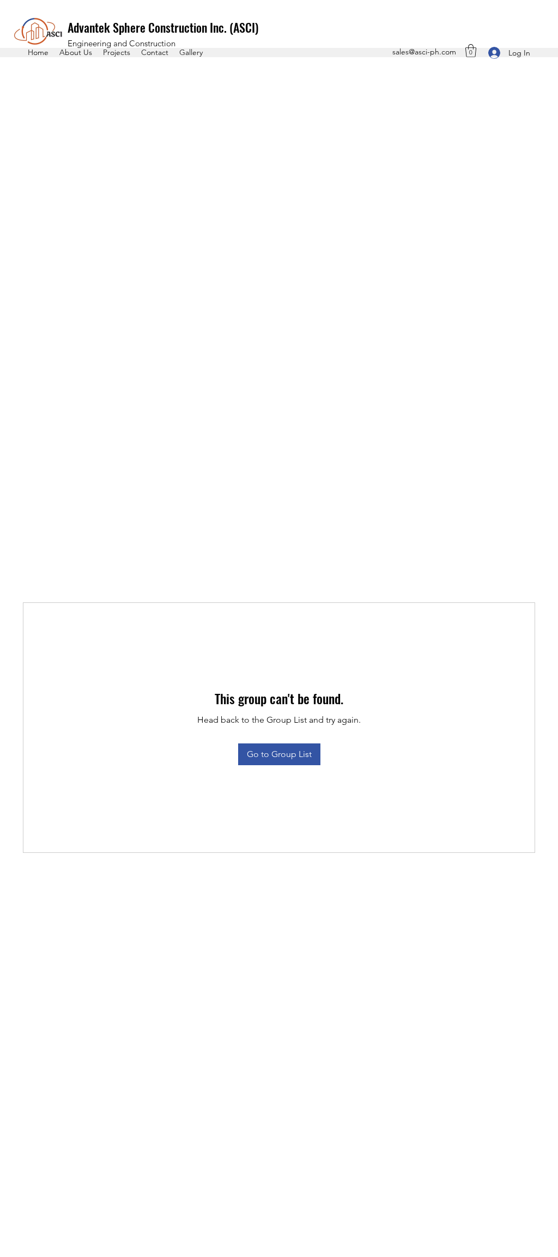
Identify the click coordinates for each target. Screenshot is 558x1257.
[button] (470, 50)
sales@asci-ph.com (424, 52)
